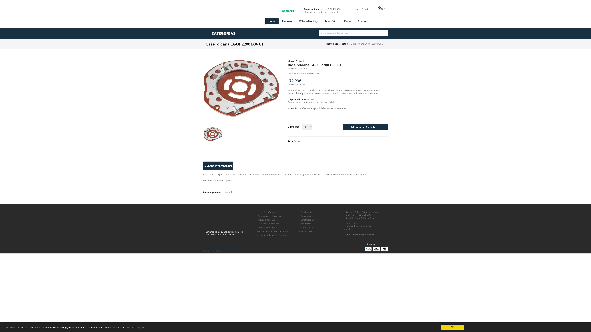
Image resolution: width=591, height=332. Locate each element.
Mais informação (135, 327)
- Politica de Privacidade (268, 223)
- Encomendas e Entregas (269, 216)
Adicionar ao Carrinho (364, 127)
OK (452, 327)
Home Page (332, 43)
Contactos (364, 21)
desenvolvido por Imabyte (212, 251)
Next (284, 89)
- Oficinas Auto (306, 227)
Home (271, 21)
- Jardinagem (305, 223)
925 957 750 (322, 10)
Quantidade (293, 126)
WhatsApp (288, 10)
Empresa (287, 21)
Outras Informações (218, 165)
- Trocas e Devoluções (267, 219)
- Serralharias (305, 231)
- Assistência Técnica (266, 212)
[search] (382, 33)
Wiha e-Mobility (308, 21)
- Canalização (305, 212)
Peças (347, 21)
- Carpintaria (305, 216)
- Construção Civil (307, 219)
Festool (344, 43)
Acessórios (331, 21)
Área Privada (362, 9)
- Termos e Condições (267, 227)
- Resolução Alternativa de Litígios (272, 231)
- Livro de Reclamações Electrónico (273, 235)
